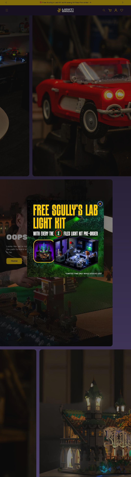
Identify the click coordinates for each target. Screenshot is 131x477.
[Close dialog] (100, 204)
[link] (65, 238)
